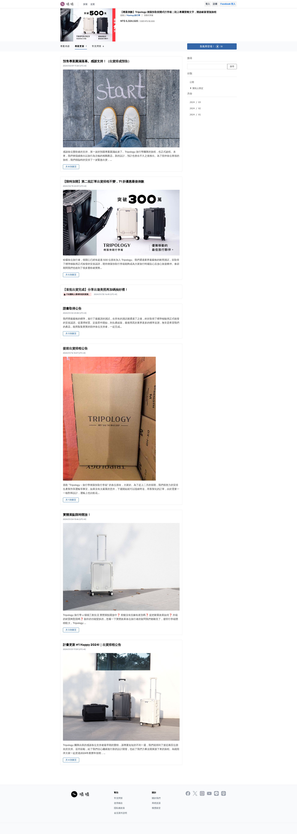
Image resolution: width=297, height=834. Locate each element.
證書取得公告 (72, 308)
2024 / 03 (195, 102)
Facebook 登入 (227, 4)
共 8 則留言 (71, 166)
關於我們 (156, 798)
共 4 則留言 (71, 760)
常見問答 (98, 46)
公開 (192, 82)
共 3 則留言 (71, 333)
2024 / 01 (195, 114)
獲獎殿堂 (156, 808)
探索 (85, 4)
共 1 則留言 (71, 500)
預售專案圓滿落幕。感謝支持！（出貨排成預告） (97, 61)
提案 (92, 4)
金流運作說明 (120, 813)
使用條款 (118, 803)
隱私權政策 (119, 808)
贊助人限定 (196, 88)
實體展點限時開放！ (77, 514)
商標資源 (156, 803)
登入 (208, 4)
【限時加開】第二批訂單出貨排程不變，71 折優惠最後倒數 (103, 181)
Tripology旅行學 (133, 15)
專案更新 (81, 46)
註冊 (215, 4)
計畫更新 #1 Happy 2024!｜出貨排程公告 (92, 645)
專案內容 (65, 46)
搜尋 (189, 58)
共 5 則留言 (71, 274)
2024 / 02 (195, 108)
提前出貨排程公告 (75, 348)
